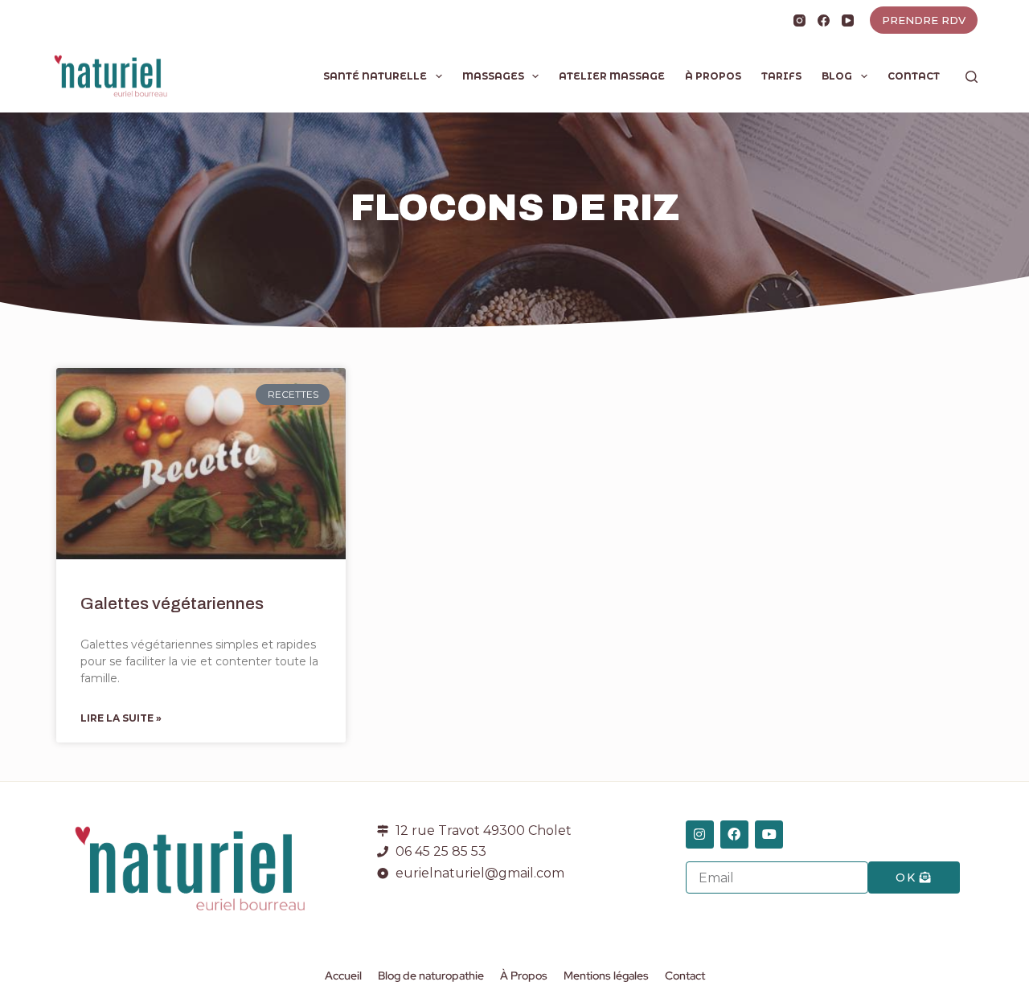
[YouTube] (848, 20)
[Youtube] (769, 834)
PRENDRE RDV (923, 20)
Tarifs (781, 76)
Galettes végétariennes (172, 603)
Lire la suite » (121, 718)
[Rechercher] (971, 77)
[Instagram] (799, 20)
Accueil (343, 975)
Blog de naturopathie (431, 975)
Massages (493, 76)
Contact (914, 76)
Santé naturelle (375, 76)
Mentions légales (606, 975)
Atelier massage (612, 76)
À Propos (713, 76)
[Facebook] (824, 20)
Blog (837, 76)
